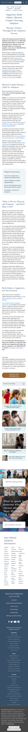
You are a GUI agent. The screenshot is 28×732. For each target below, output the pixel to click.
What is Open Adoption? (14, 668)
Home (7, 7)
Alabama (6, 547)
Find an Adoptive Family (14, 639)
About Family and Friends (14, 648)
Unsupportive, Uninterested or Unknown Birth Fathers (13, 406)
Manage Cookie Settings (14, 616)
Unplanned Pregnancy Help (14, 641)
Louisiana (6, 585)
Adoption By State (14, 685)
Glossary (14, 702)
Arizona (6, 551)
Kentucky (6, 582)
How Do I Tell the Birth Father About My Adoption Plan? (12, 429)
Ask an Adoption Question (13, 525)
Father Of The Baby (17, 10)
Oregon (20, 551)
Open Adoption (14, 650)
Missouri (13, 559)
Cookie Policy (14, 612)
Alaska (5, 549)
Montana (13, 561)
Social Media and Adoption (14, 704)
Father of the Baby (14, 643)
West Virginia (20, 578)
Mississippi (13, 557)
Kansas (5, 580)
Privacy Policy (14, 609)
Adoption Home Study (14, 664)
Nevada (13, 565)
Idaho (5, 572)
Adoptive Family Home (14, 656)
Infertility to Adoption (13, 666)
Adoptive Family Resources (14, 671)
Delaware (6, 561)
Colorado (6, 557)
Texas (20, 567)
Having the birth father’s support (11, 70)
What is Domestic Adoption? (14, 660)
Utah (20, 569)
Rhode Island (20, 556)
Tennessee (21, 565)
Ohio (20, 547)
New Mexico (13, 573)
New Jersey (13, 570)
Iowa (5, 579)
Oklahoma (21, 549)
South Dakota (20, 563)
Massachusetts (14, 551)
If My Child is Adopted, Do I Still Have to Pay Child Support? (17, 457)
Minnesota (13, 555)
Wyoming (21, 583)
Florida (5, 566)
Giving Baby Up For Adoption (14, 637)
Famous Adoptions (14, 700)
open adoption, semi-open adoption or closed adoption (13, 137)
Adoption (14, 681)
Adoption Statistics (14, 698)
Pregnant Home (14, 635)
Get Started (18, 2)
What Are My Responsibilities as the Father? (13, 451)
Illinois (5, 574)
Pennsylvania (21, 553)
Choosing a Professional (14, 662)
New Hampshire (14, 568)
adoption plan (18, 58)
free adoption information (15, 348)
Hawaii (5, 570)
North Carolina (13, 579)
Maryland (13, 549)
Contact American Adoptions (14, 603)
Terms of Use (14, 606)
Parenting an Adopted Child (14, 687)
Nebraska (13, 563)
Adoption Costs (14, 658)
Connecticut (6, 559)
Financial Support (14, 645)
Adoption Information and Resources (13, 678)
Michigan (13, 553)
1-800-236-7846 (14, 596)
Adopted (14, 683)
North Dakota (13, 582)
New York (13, 576)
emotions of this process (9, 77)
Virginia (20, 573)
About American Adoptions (14, 689)
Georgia (6, 568)
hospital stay (5, 126)
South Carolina (21, 559)
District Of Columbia (6, 564)
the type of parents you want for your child (13, 123)
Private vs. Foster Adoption (14, 694)
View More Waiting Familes (14, 482)
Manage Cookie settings (14, 729)
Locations (14, 600)
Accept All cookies (14, 727)
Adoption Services (14, 691)
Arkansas (6, 553)
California (6, 555)
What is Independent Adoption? (14, 696)
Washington (21, 575)
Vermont (21, 571)
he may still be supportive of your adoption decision (13, 298)
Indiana (6, 577)
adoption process (7, 122)
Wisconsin (21, 581)
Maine (12, 547)
